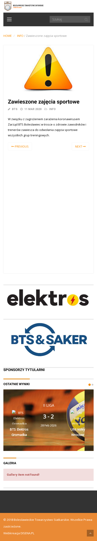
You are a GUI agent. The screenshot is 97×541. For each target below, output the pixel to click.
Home (7, 36)
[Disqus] (48, 211)
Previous (21, 146)
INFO (20, 36)
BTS (14, 109)
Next (79, 146)
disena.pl (27, 533)
